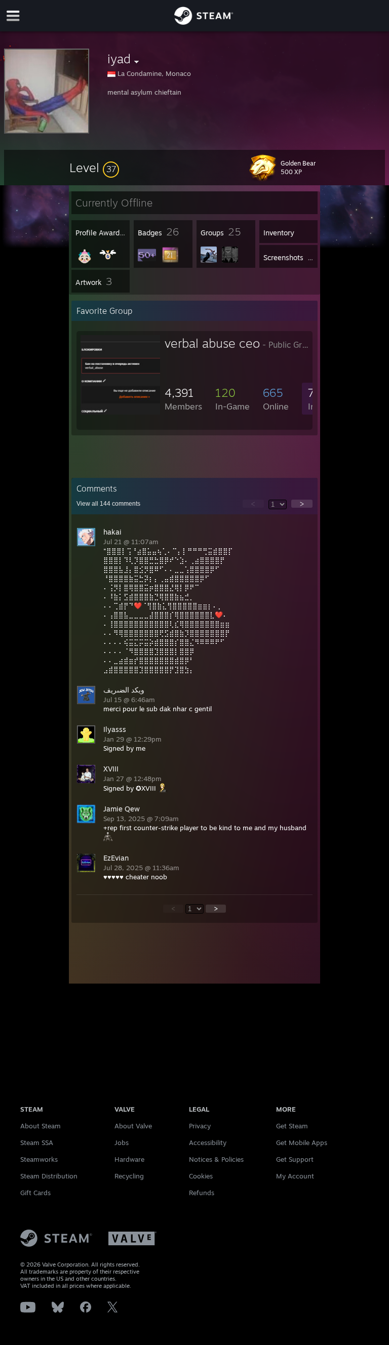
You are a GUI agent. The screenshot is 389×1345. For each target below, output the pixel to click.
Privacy (200, 1126)
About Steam (40, 1126)
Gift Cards (35, 1193)
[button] (94, 167)
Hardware (129, 1159)
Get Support (295, 1159)
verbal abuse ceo (212, 343)
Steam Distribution (48, 1176)
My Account (295, 1176)
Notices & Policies (216, 1159)
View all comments (108, 503)
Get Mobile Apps (301, 1142)
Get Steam (292, 1126)
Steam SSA (36, 1142)
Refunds (201, 1193)
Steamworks (39, 1159)
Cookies (201, 1176)
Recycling (129, 1176)
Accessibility (207, 1142)
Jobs (121, 1142)
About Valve (133, 1126)
